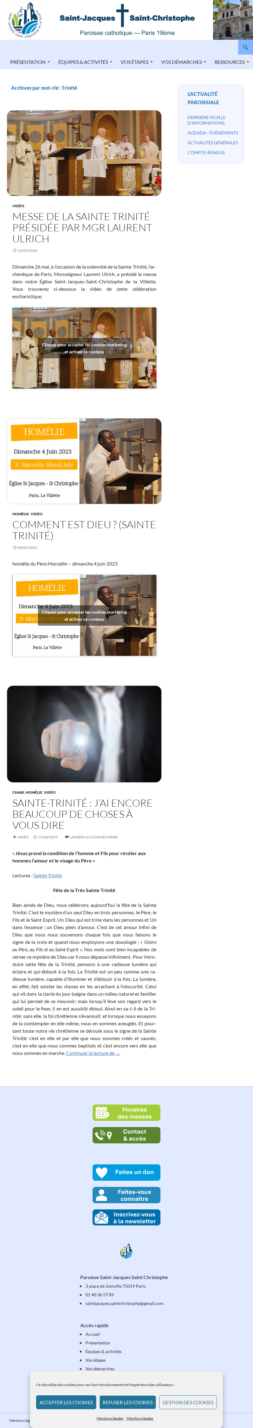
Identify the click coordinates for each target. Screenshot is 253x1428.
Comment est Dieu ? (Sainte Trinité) (84, 530)
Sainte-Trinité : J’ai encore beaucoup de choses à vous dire (82, 813)
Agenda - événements (213, 132)
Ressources (229, 62)
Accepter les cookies (66, 1402)
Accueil (92, 1334)
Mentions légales (110, 1418)
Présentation (28, 62)
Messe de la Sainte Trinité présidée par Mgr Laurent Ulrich (82, 227)
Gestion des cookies (188, 1402)
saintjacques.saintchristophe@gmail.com (124, 1303)
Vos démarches (181, 62)
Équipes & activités (83, 62)
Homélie (20, 514)
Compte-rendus (206, 152)
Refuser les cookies (128, 1402)
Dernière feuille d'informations (207, 120)
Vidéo (18, 206)
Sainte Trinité (48, 875)
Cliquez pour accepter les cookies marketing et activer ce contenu (84, 348)
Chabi (18, 792)
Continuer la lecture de (93, 1053)
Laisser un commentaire (94, 837)
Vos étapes (134, 62)
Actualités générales (213, 142)
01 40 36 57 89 (99, 1294)
